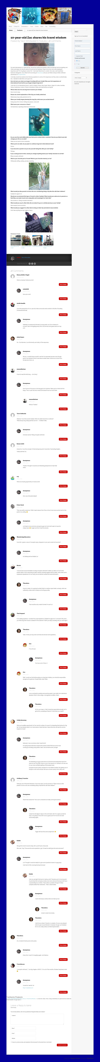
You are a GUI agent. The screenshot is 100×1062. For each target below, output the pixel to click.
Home (11, 30)
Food (31, 26)
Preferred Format (80, 58)
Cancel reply (13, 1007)
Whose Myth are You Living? (15, 247)
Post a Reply (63, 284)
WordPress (90, 1058)
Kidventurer (40, 72)
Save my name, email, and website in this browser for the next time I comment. (32, 1042)
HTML (79, 60)
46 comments (54, 41)
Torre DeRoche (21, 413)
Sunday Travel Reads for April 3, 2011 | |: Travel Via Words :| (21, 998)
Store (42, 26)
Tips (46, 26)
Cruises (37, 26)
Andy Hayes (20, 337)
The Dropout (21, 613)
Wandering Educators (24, 537)
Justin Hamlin (21, 303)
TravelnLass (21, 964)
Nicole (19, 565)
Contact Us (16, 26)
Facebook (32, 264)
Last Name (77, 51)
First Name (77, 46)
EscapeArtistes (21, 74)
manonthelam (21, 369)
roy (18, 476)
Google (30, 264)
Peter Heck (20, 505)
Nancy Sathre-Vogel (23, 275)
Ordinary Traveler (22, 778)
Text (78, 64)
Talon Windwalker (28, 41)
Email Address (78, 40)
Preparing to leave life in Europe (26, 247)
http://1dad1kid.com (28, 988)
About (10, 26)
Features (20, 30)
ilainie (19, 840)
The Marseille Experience (37, 246)
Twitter (35, 264)
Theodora (26, 583)
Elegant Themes (75, 1058)
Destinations (24, 26)
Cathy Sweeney (21, 720)
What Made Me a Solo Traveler (47, 247)
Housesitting (52, 26)
